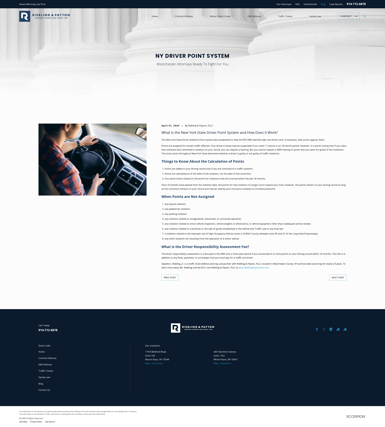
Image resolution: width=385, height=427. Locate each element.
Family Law (44, 377)
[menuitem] (23, 421)
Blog (323, 4)
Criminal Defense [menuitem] (184, 16)
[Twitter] (323, 329)
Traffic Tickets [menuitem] (285, 16)
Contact (346, 16)
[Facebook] (317, 329)
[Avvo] (337, 329)
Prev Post (170, 277)
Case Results (336, 4)
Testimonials (310, 4)
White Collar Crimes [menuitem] (220, 16)
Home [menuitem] (155, 16)
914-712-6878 (356, 4)
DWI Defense (45, 364)
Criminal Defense (47, 358)
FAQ (297, 4)
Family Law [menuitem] (315, 16)
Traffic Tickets (45, 370)
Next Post (338, 277)
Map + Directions (154, 363)
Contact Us (44, 389)
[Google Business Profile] (330, 329)
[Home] (44, 16)
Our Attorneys (284, 4)
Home (41, 351)
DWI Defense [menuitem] (254, 16)
